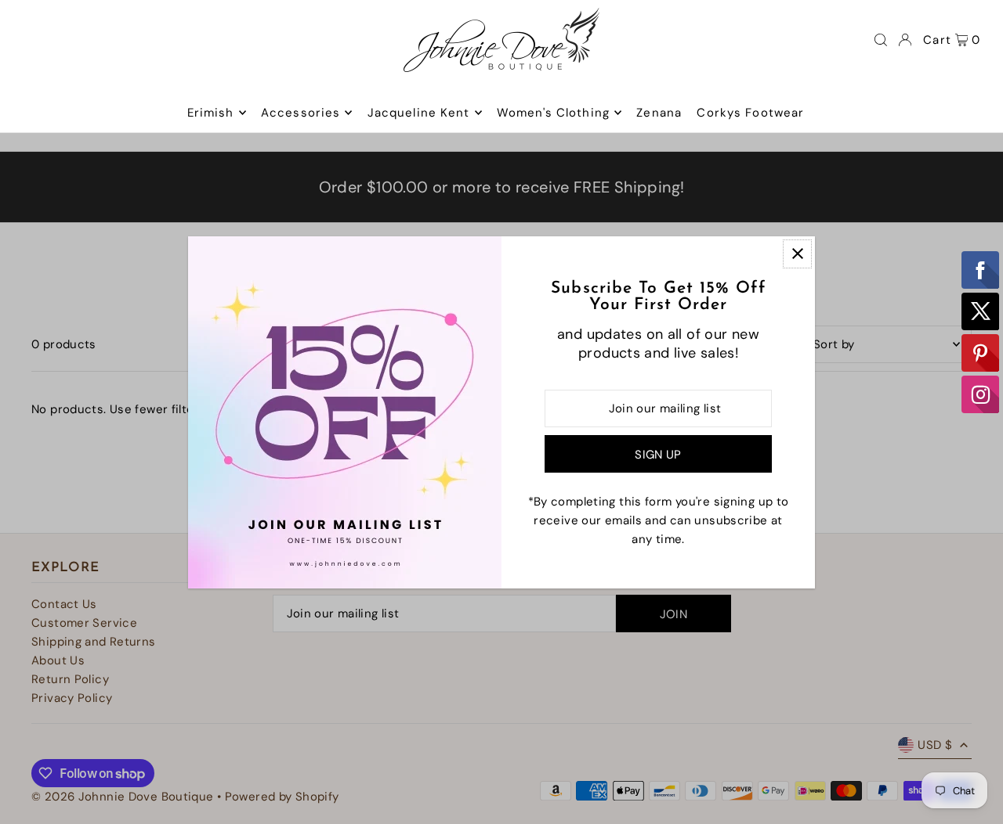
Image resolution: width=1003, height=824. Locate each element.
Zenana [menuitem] (659, 113)
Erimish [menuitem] (210, 113)
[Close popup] (797, 254)
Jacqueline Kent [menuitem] (419, 113)
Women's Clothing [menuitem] (553, 113)
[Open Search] (880, 40)
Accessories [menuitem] (300, 113)
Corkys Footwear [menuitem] (750, 113)
